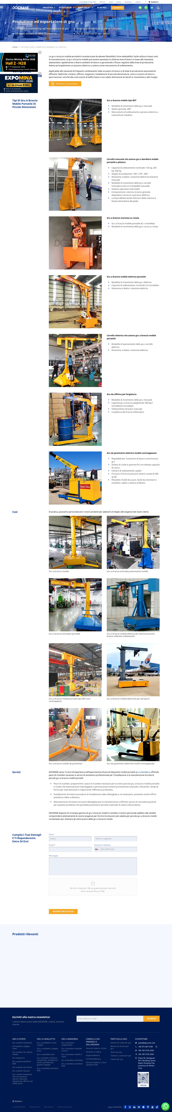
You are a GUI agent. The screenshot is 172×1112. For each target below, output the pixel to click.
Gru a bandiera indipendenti (67, 1043)
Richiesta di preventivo (66, 83)
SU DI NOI (101, 7)
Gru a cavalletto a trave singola (46, 1043)
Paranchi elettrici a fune (96, 1048)
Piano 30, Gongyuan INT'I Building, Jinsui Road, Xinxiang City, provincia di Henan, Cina (147, 1063)
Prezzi (102, 2)
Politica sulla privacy (64, 1107)
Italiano (154, 2)
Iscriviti (151, 1019)
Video (137, 2)
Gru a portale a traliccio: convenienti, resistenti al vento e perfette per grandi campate (47, 1061)
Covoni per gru (117, 1059)
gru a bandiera (142, 772)
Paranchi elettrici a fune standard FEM (96, 1063)
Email (52, 845)
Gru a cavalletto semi (46, 1054)
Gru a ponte (19, 1039)
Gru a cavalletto (46, 1039)
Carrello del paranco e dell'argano (93, 1042)
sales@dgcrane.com (146, 1043)
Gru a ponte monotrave (22, 1042)
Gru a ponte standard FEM (21, 1062)
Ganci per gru (116, 1052)
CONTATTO (117, 7)
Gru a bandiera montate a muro (71, 1049)
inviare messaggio (63, 911)
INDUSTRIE (48, 7)
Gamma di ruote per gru (121, 1042)
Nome (51, 834)
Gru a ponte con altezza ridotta (22, 1053)
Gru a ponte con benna (22, 1067)
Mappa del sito (34, 1107)
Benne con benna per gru (120, 1047)
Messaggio (53, 855)
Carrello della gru (93, 1059)
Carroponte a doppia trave (21, 1047)
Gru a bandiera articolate (72, 1060)
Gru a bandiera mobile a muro (71, 1055)
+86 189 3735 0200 (146, 1050)
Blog (118, 2)
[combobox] (97, 849)
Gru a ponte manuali (21, 1071)
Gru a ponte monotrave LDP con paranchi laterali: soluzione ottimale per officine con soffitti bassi (22, 1079)
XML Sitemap (48, 1107)
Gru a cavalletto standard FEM (47, 1069)
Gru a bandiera (69, 1039)
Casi (111, 2)
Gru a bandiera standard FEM (71, 1064)
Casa (15, 47)
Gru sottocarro (18, 1058)
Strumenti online (87, 2)
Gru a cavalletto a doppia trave (47, 1049)
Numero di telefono (102, 845)
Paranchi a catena (93, 1052)
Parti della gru (119, 1039)
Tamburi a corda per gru (121, 1055)
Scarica (128, 2)
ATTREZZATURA (65, 8)
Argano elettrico (93, 1055)
